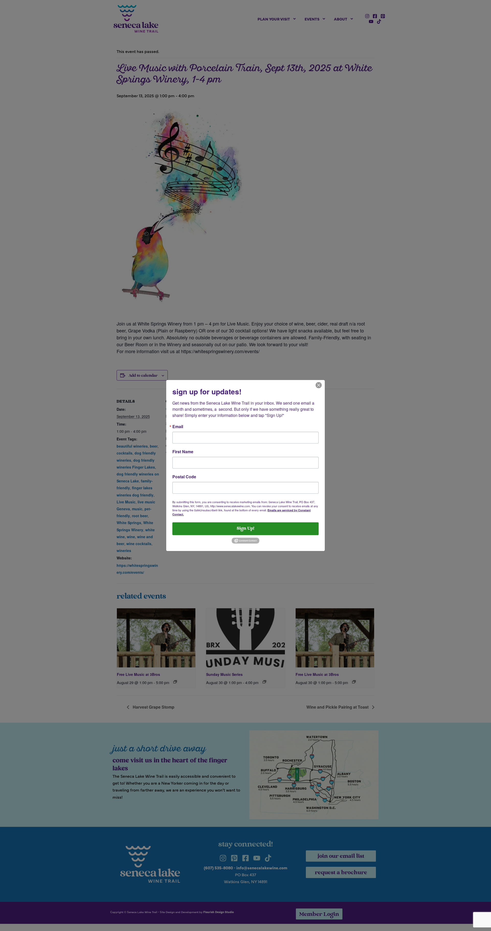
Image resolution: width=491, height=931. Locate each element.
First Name (182, 452)
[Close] (318, 385)
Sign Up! (245, 529)
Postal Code (184, 477)
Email (177, 427)
